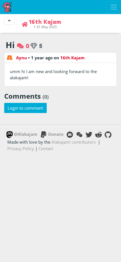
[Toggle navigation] (113, 7)
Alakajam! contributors (73, 142)
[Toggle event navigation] (9, 21)
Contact (46, 148)
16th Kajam (72, 57)
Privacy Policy (20, 148)
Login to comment (25, 108)
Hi (10, 45)
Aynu (21, 57)
